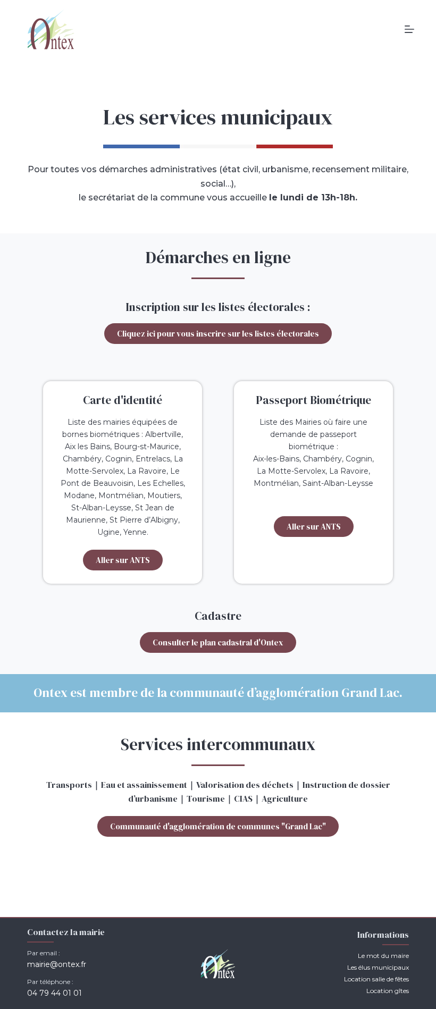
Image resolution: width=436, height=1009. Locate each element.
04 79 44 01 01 (54, 993)
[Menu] (409, 29)
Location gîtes (387, 991)
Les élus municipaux (378, 967)
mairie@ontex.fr (56, 964)
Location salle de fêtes (376, 979)
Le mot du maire (383, 956)
